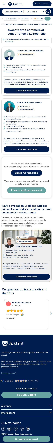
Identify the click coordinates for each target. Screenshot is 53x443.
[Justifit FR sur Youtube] (29, 429)
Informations (8, 412)
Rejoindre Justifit (26, 395)
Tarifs (26, 18)
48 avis (25, 106)
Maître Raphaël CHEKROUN (29, 246)
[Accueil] (3, 24)
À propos (6, 406)
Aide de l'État (11, 18)
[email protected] (8, 373)
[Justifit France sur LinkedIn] (10, 429)
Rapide (40, 18)
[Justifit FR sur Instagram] (23, 429)
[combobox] (12, 11)
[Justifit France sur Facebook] (4, 429)
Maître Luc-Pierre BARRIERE (30, 50)
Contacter (26, 90)
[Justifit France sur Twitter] (17, 429)
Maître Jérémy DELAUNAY (29, 102)
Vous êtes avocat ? (42, 4)
